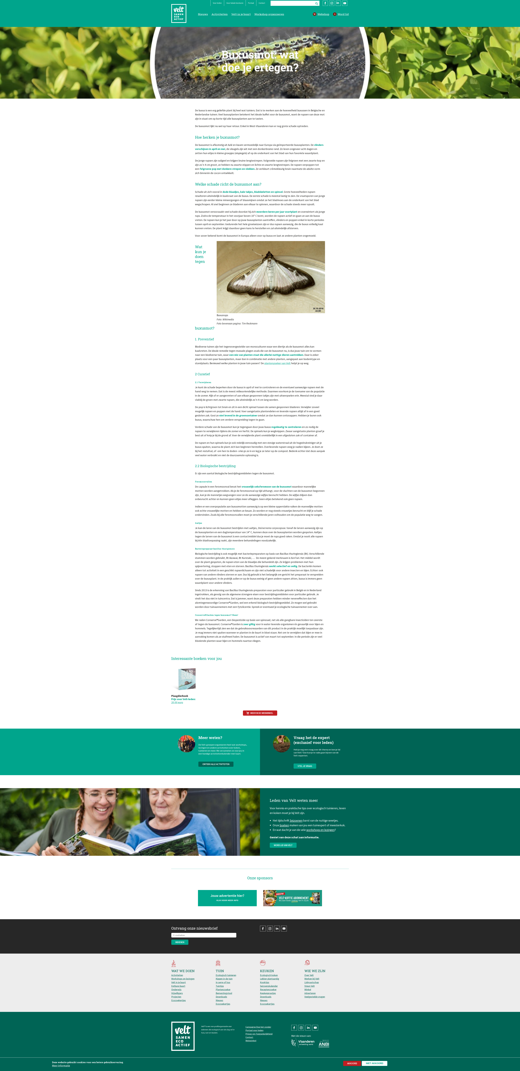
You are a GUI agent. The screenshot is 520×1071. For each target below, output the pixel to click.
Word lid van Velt (283, 845)
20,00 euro (177, 702)
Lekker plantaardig (269, 978)
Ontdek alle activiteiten (215, 764)
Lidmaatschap (311, 982)
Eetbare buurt (178, 986)
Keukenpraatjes (268, 993)
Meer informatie (61, 1065)
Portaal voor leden (254, 1030)
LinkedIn (338, 3)
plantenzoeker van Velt (277, 363)
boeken (284, 825)
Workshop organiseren (269, 14)
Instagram (331, 3)
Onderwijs (176, 989)
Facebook (325, 3)
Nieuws (203, 14)
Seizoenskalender (269, 986)
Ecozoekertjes (178, 1000)
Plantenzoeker (223, 989)
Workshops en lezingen (182, 978)
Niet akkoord (374, 1063)
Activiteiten (220, 14)
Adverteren (310, 993)
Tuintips (220, 986)
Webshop (323, 14)
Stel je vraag (305, 766)
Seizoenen (296, 820)
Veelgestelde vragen (314, 996)
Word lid (343, 14)
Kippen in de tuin (224, 978)
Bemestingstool (224, 993)
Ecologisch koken (269, 975)
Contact (262, 3)
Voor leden (217, 3)
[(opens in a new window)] (292, 898)
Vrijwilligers (177, 993)
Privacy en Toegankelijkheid (259, 1033)
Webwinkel (251, 1040)
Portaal (251, 3)
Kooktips (264, 982)
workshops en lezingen (320, 830)
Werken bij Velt (311, 978)
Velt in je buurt (241, 14)
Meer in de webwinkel (261, 713)
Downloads (221, 996)
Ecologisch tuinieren (226, 975)
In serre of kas (223, 982)
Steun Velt (309, 986)
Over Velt (309, 975)
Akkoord (352, 1063)
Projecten (176, 996)
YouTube (344, 3)
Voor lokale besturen (234, 3)
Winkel (307, 989)
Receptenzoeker (268, 989)
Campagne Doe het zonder (258, 1026)
